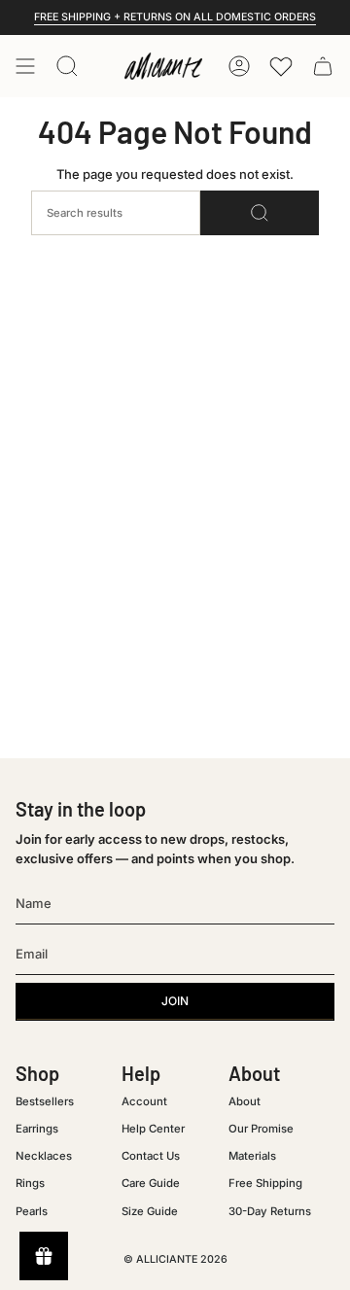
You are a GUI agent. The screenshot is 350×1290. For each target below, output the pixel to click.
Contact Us (151, 1156)
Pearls (32, 1211)
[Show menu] (25, 66)
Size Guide (150, 1211)
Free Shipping (265, 1183)
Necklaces (44, 1156)
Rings (30, 1183)
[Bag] (322, 66)
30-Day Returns (269, 1211)
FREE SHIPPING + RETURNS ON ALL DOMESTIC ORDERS (175, 17)
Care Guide (151, 1183)
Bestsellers (45, 1101)
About (244, 1101)
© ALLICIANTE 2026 (175, 1259)
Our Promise (261, 1128)
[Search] (259, 213)
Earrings (37, 1128)
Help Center (153, 1128)
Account (144, 1101)
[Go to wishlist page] (281, 66)
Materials (252, 1156)
